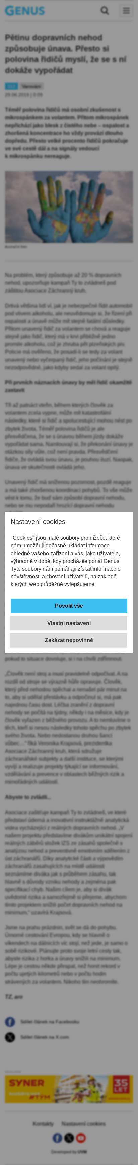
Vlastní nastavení (69, 623)
